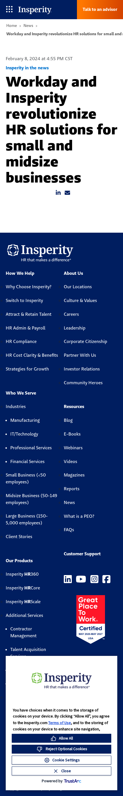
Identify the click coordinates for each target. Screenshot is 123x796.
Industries (16, 406)
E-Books (72, 434)
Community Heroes (83, 383)
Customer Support (82, 554)
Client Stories (19, 537)
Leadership (75, 328)
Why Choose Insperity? (28, 287)
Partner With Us (80, 355)
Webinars (73, 448)
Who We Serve (21, 393)
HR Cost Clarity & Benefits (32, 355)
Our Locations (78, 287)
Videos (70, 461)
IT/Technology (24, 434)
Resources (74, 406)
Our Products (19, 561)
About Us (73, 273)
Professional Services (31, 448)
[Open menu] (9, 9)
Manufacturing (25, 420)
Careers (71, 314)
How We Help (20, 273)
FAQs (69, 530)
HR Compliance (21, 341)
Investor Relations (82, 369)
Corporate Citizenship (85, 341)
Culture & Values (80, 300)
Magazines (74, 475)
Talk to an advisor (100, 9)
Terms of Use (59, 722)
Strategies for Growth (27, 369)
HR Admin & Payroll (25, 328)
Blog (68, 420)
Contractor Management (23, 632)
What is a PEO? (79, 516)
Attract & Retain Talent (28, 314)
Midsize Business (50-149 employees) (31, 499)
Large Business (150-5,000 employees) (27, 519)
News (28, 25)
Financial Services (27, 461)
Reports (72, 489)
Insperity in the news (27, 68)
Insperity (22, 574)
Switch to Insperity (24, 300)
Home (11, 25)
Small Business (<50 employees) (26, 478)
